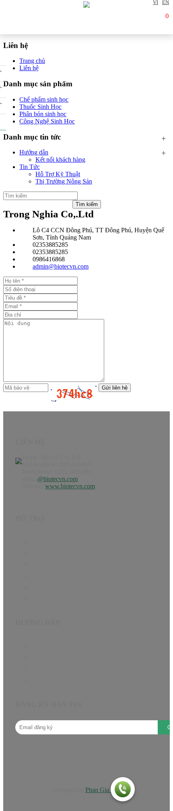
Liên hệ (41, 598)
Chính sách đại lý (53, 657)
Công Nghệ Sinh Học (47, 121)
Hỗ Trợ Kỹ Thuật (57, 174)
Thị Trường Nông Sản (63, 181)
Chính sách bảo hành (58, 646)
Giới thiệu (44, 587)
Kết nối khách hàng (60, 159)
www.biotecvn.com (70, 486)
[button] (123, 790)
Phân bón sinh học (42, 113)
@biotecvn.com (57, 478)
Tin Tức (29, 166)
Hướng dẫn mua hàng (59, 680)
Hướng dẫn (33, 152)
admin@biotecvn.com (61, 266)
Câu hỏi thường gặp (56, 668)
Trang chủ (44, 541)
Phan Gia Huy (103, 789)
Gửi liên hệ (115, 388)
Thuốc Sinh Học (40, 106)
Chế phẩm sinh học (43, 99)
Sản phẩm (44, 553)
